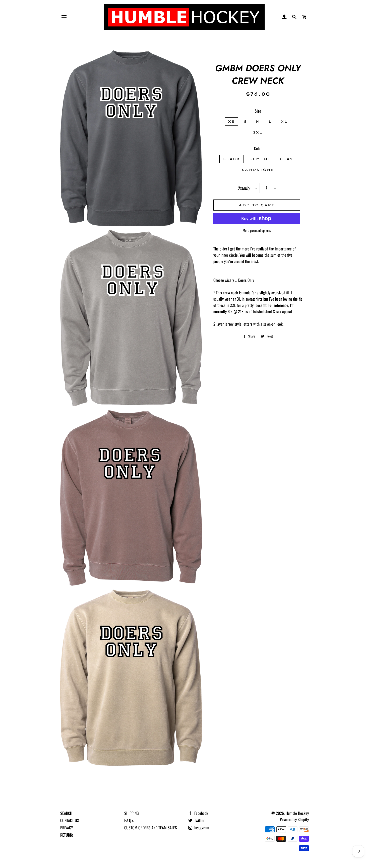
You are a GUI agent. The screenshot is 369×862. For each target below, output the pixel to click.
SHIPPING (131, 813)
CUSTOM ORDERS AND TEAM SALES (150, 828)
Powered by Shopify (294, 819)
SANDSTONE (257, 170)
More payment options (257, 230)
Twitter (199, 820)
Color (258, 148)
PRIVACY (66, 828)
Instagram (201, 828)
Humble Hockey (297, 813)
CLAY (286, 159)
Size (258, 111)
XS (231, 121)
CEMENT (260, 159)
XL (284, 121)
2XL (258, 132)
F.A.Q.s (129, 820)
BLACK (231, 159)
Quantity (243, 188)
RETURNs (67, 835)
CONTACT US (69, 820)
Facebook (200, 813)
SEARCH (66, 813)
